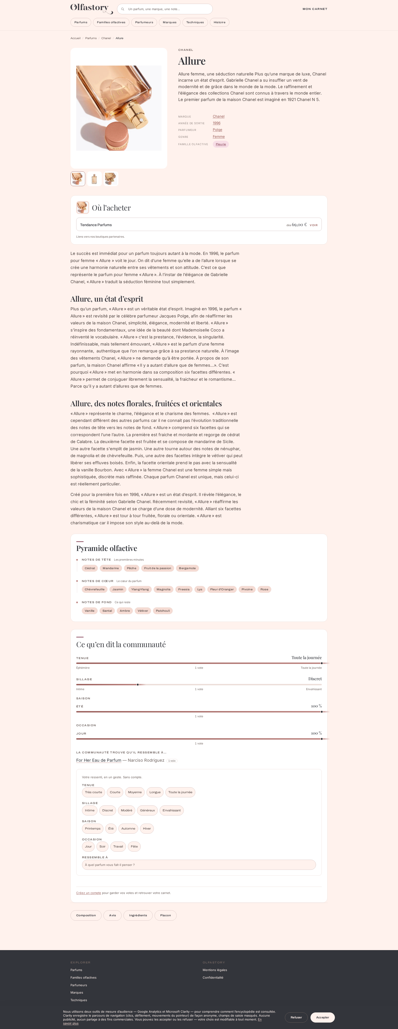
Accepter (322, 1017)
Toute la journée (180, 792)
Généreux (147, 810)
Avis (112, 915)
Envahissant (172, 810)
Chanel (106, 38)
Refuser (296, 1017)
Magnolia (163, 589)
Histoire (220, 22)
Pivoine (247, 589)
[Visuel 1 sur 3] (77, 178)
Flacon (165, 915)
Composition (86, 915)
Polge (217, 129)
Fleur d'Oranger (222, 589)
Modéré (126, 810)
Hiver (147, 828)
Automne (128, 828)
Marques (169, 22)
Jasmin (117, 589)
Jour (88, 846)
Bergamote (187, 568)
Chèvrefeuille (95, 589)
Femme (219, 136)
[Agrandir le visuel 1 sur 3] (118, 108)
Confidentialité (213, 977)
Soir (102, 846)
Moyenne (135, 792)
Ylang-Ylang (140, 589)
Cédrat (90, 568)
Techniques (195, 22)
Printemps (92, 828)
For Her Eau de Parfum (98, 760)
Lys (199, 589)
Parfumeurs (144, 22)
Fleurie (221, 144)
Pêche (131, 568)
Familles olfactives (111, 22)
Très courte (93, 792)
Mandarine (111, 568)
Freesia (184, 589)
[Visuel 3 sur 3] (111, 178)
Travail (118, 846)
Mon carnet (315, 9)
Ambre (125, 610)
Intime (89, 810)
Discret (107, 810)
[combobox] (165, 9)
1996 (216, 123)
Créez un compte (88, 893)
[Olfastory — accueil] (91, 9)
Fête (134, 846)
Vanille (90, 610)
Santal (107, 610)
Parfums (80, 22)
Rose (264, 589)
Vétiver (143, 610)
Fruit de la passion (157, 568)
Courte (115, 792)
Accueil (75, 38)
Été (111, 828)
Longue (155, 792)
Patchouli (163, 610)
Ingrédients (138, 915)
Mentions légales (215, 970)
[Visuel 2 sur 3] (94, 178)
